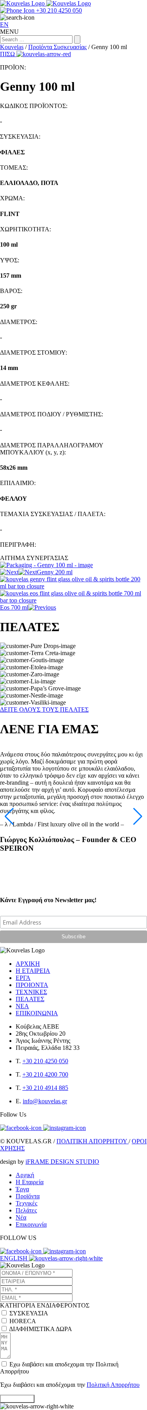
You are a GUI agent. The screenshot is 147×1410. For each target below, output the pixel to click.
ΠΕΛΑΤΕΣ (30, 999)
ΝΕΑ (22, 1006)
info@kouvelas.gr (45, 1101)
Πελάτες (26, 1210)
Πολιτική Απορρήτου (113, 1384)
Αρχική (25, 1175)
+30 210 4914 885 (45, 1087)
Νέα (21, 1217)
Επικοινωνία (31, 1224)
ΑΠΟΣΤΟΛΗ (17, 1399)
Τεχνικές (26, 1203)
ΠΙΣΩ (8, 54)
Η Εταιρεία (30, 1182)
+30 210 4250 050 (45, 1061)
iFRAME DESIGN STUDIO (62, 1161)
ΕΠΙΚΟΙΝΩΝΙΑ (37, 1013)
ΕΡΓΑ (23, 977)
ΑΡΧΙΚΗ (28, 963)
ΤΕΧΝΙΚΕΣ (31, 992)
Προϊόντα (28, 1196)
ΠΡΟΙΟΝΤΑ (32, 985)
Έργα (22, 1189)
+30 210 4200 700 (45, 1074)
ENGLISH (14, 1258)
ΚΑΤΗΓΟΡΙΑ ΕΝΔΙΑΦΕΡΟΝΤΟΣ (44, 1305)
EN (4, 24)
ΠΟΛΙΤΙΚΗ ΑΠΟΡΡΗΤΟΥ (92, 1141)
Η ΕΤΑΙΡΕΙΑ (33, 970)
